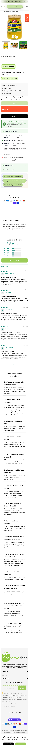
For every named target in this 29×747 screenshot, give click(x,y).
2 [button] (13, 364)
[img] (5, 271)
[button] (2, 6)
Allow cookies (20, 744)
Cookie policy (8, 744)
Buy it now (14, 116)
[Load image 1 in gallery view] (6, 45)
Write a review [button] (14, 260)
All (4, 11)
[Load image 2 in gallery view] (14, 45)
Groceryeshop (16, 730)
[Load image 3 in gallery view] (23, 45)
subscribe (22, 688)
